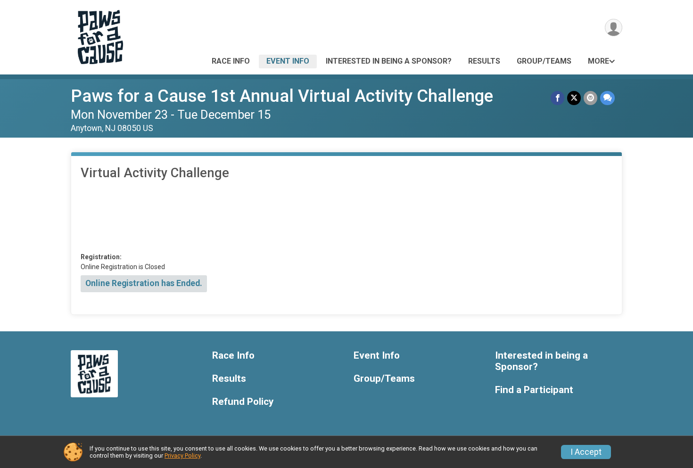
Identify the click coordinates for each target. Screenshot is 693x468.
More (598, 61)
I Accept (586, 452)
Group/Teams (544, 61)
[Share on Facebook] (557, 98)
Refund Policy (242, 401)
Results (484, 61)
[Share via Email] (590, 98)
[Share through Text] (607, 98)
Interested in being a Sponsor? (389, 61)
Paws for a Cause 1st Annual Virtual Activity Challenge (282, 96)
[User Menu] (613, 27)
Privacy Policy (182, 455)
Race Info (231, 61)
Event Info (287, 61)
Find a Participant (534, 390)
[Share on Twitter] (574, 98)
